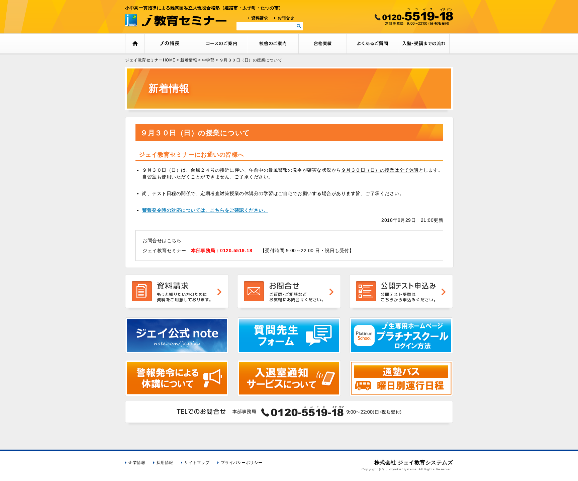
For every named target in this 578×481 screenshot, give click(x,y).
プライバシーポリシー (242, 462)
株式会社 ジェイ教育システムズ (413, 462)
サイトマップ (196, 462)
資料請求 (259, 18)
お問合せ (286, 18)
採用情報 (165, 462)
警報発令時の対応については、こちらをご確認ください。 (205, 210)
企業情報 (136, 462)
